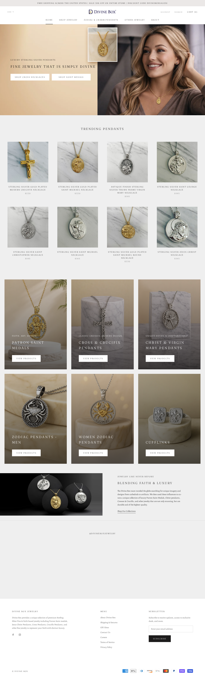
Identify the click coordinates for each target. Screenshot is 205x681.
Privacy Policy (106, 647)
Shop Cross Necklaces (30, 77)
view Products (93, 358)
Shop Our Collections (127, 511)
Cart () (192, 12)
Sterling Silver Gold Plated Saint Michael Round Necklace (127, 255)
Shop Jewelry (68, 20)
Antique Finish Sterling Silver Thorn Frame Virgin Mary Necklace (127, 190)
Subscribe (159, 639)
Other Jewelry (135, 20)
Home (49, 20)
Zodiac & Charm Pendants (101, 20)
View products (26, 358)
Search (178, 12)
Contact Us (105, 632)
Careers (103, 637)
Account (165, 12)
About (155, 20)
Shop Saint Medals (71, 77)
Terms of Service (107, 642)
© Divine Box (20, 671)
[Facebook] (13, 634)
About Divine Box (108, 617)
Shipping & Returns (109, 622)
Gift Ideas (104, 627)
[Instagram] (20, 634)
